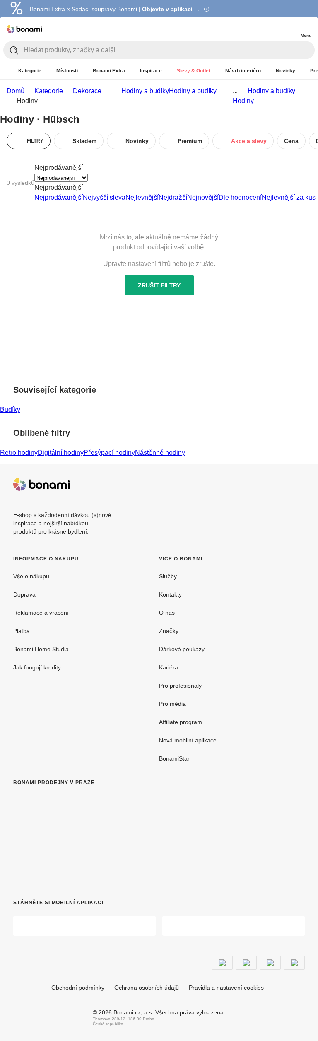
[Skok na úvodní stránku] (24, 29)
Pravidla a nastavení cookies (226, 987)
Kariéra (168, 667)
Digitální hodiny (61, 452)
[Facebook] (278, 484)
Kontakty (170, 594)
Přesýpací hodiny (109, 452)
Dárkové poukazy (182, 649)
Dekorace (87, 90)
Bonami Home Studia (41, 649)
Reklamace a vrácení (41, 612)
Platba (21, 631)
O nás (167, 612)
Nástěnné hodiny (160, 452)
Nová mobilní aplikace (188, 740)
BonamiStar (174, 758)
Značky (168, 631)
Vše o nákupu (31, 576)
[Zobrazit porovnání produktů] (272, 29)
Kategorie (48, 90)
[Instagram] (298, 484)
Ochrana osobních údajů (146, 987)
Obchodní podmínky (77, 987)
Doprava (24, 594)
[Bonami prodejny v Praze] (81, 834)
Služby (168, 576)
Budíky (10, 409)
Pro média (172, 703)
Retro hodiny (19, 452)
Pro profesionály (180, 685)
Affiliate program (180, 722)
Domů (15, 90)
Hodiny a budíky (193, 90)
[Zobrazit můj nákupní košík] (289, 28)
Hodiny (243, 100)
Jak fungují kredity (37, 667)
